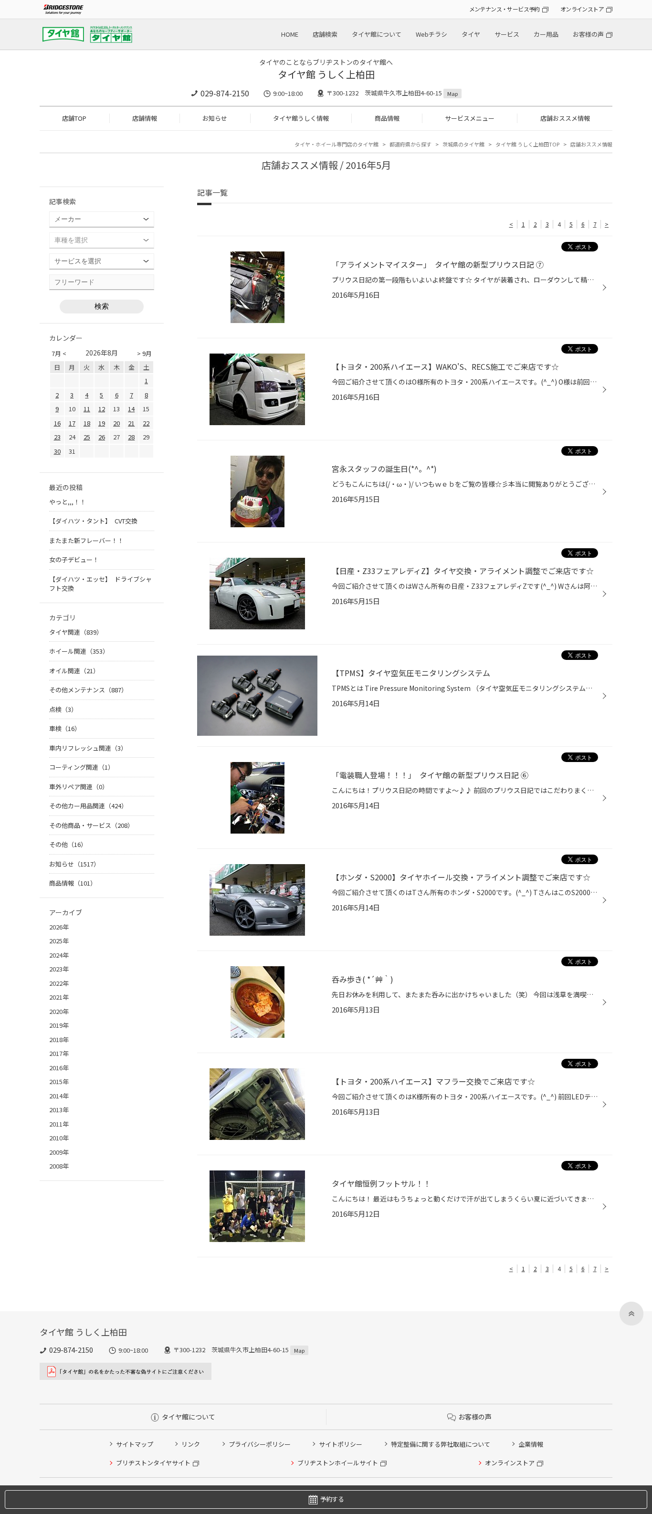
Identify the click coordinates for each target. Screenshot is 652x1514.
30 (57, 451)
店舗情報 (144, 118)
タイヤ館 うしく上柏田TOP (527, 144)
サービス (506, 34)
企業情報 (530, 1444)
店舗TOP (74, 118)
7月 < (59, 353)
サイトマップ (134, 1444)
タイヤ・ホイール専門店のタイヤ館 (336, 144)
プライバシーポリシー (260, 1444)
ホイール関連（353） (79, 651)
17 (72, 423)
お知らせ (214, 118)
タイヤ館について (376, 34)
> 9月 (144, 353)
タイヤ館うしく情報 (301, 118)
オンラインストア (582, 9)
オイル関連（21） (74, 670)
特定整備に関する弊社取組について (440, 1444)
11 (87, 408)
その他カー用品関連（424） (88, 805)
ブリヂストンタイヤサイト (153, 1462)
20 (116, 423)
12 (101, 408)
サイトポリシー (340, 1444)
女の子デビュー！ (74, 559)
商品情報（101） (72, 883)
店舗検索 (325, 34)
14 (131, 408)
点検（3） (63, 709)
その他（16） (68, 844)
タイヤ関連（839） (76, 632)
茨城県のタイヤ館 (463, 144)
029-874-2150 (224, 93)
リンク (190, 1444)
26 (101, 436)
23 (57, 436)
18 (87, 423)
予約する (332, 1499)
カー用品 (546, 34)
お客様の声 (588, 34)
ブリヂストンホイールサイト (337, 1462)
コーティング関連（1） (81, 767)
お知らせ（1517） (74, 863)
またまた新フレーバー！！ (86, 540)
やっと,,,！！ (67, 501)
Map (452, 93)
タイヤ (471, 34)
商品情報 (387, 118)
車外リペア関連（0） (78, 786)
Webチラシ (431, 34)
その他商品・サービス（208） (91, 825)
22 (146, 423)
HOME (289, 34)
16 (57, 423)
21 (131, 423)
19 (101, 423)
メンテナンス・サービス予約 (504, 9)
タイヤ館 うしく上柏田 (326, 74)
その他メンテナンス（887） (88, 689)
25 (87, 436)
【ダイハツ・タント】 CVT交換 (93, 520)
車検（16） (65, 728)
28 (131, 436)
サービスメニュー (469, 118)
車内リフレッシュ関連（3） (88, 747)
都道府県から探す (410, 144)
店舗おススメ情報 (565, 118)
